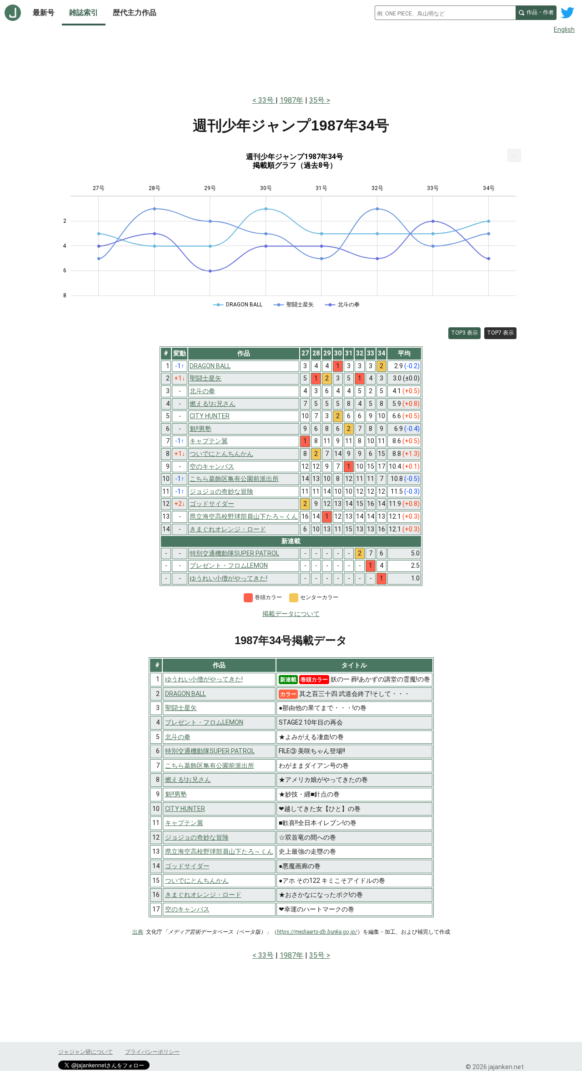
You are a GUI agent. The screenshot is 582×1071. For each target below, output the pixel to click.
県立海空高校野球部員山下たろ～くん (219, 851)
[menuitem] (514, 155)
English (564, 29)
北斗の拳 (178, 737)
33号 (267, 100)
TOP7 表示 (500, 333)
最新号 (44, 12)
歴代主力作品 (134, 12)
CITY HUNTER (185, 808)
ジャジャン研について (85, 1052)
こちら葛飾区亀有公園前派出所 (209, 765)
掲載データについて (291, 613)
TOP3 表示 (464, 333)
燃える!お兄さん (188, 779)
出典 (137, 932)
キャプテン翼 (184, 822)
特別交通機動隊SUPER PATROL (210, 751)
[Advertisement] (291, 62)
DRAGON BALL (185, 693)
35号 (317, 100)
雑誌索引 (83, 12)
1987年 (291, 100)
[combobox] (445, 12)
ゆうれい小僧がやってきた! (204, 679)
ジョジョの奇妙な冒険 (197, 837)
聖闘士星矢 (181, 707)
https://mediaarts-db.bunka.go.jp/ (317, 932)
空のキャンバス (187, 909)
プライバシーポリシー (152, 1052)
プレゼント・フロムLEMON (204, 722)
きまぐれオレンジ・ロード (203, 894)
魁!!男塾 (176, 794)
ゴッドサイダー (187, 866)
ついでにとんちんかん (197, 880)
